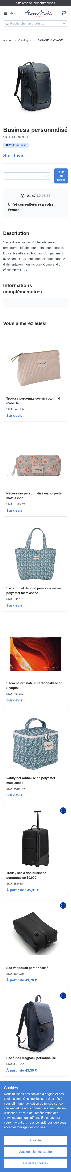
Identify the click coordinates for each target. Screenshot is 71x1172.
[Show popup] (65, 23)
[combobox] (35, 23)
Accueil (7, 40)
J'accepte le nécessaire (35, 1151)
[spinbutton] (27, 176)
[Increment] (46, 176)
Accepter (35, 1140)
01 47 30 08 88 (38, 196)
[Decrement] (7, 176)
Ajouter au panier (61, 175)
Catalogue (24, 40)
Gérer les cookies (35, 1163)
